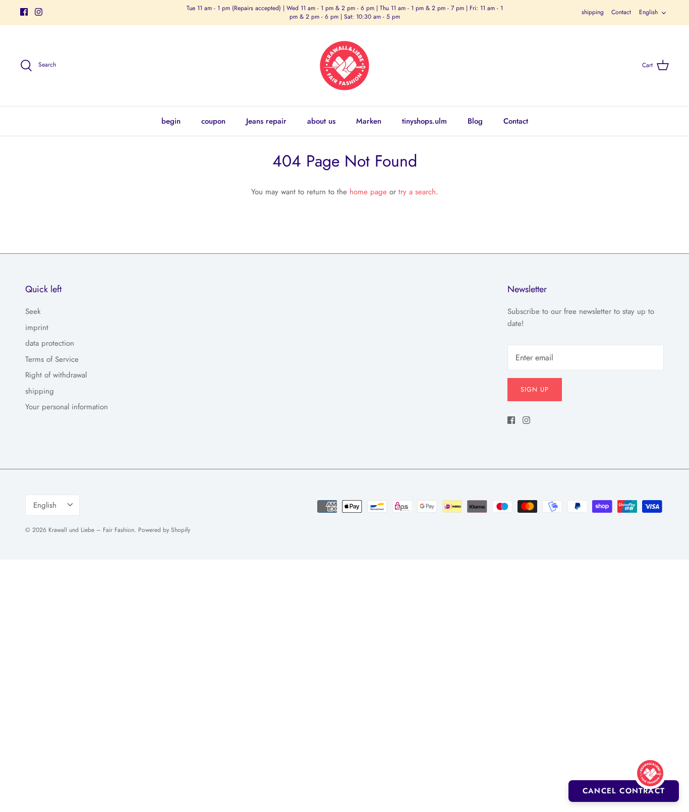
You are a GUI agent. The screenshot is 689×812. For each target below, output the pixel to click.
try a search (417, 191)
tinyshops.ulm (424, 121)
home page (368, 191)
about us (321, 121)
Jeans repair (266, 121)
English (648, 12)
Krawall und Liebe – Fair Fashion (91, 529)
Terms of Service (52, 359)
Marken (368, 121)
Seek (33, 311)
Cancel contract (624, 790)
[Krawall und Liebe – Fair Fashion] (344, 65)
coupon (213, 121)
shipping (593, 12)
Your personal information (66, 406)
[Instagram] (38, 12)
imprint (36, 327)
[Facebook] (24, 12)
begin (171, 121)
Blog (475, 121)
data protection (49, 343)
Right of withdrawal (56, 375)
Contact (621, 12)
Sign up (535, 389)
